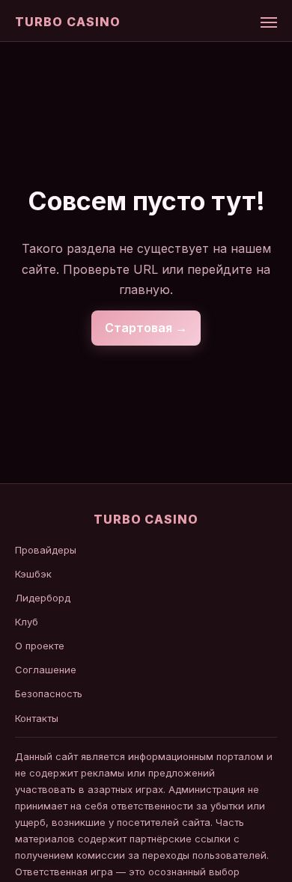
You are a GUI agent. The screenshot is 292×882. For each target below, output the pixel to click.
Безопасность (48, 693)
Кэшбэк (33, 574)
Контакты (36, 718)
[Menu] (269, 22)
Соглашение (45, 670)
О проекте (39, 646)
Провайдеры (45, 550)
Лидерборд (42, 598)
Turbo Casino (68, 21)
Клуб (26, 622)
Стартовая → (146, 327)
